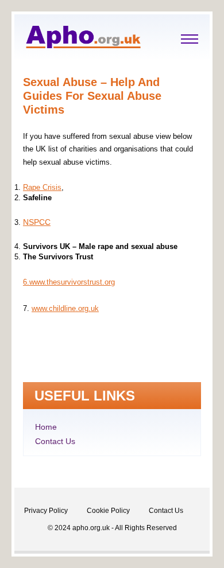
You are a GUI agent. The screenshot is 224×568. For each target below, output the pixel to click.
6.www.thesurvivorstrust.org (69, 282)
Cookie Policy (108, 511)
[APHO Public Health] (83, 45)
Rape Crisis (42, 187)
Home (46, 426)
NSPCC (37, 222)
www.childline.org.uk (65, 308)
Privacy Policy (46, 511)
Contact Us (55, 441)
